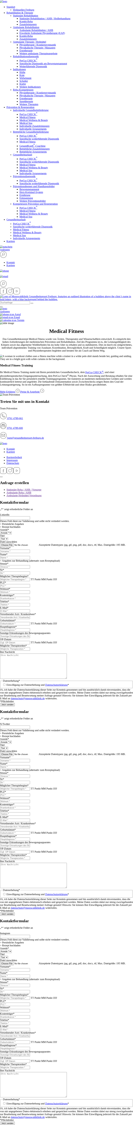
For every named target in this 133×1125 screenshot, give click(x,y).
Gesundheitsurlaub (22, 154)
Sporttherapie (26, 101)
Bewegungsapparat (29, 189)
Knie (21, 75)
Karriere (10, 241)
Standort (10, 7)
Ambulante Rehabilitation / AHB (36, 30)
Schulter (23, 81)
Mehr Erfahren (8, 391)
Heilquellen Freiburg (23, 9)
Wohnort (5, 589)
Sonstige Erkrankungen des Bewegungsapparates (25, 633)
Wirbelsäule (25, 78)
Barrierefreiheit (14, 457)
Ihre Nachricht (7, 652)
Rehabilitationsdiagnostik (26, 56)
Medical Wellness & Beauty (33, 120)
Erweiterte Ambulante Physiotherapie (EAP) (42, 33)
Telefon (4, 601)
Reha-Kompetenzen (23, 89)
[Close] (1, 476)
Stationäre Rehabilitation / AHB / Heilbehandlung (44, 18)
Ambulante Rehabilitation (26, 27)
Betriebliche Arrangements (33, 151)
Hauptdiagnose (8, 626)
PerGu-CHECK (28, 60)
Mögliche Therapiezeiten (13, 645)
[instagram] (10, 293)
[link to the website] (3, 443)
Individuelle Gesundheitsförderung (30, 110)
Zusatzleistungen (28, 24)
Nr (2, 570)
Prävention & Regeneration (20, 107)
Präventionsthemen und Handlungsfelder (34, 186)
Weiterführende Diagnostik (33, 66)
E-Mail (4, 607)
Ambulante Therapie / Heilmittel (29, 41)
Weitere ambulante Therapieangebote (38, 53)
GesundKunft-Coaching (32, 146)
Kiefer (22, 84)
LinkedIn (4, 514)
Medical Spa (25, 123)
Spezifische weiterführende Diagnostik (39, 138)
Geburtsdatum (8, 620)
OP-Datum (5, 639)
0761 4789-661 (15, 418)
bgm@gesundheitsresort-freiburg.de (25, 438)
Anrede (4, 529)
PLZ (3, 582)
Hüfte (22, 72)
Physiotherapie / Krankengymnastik (37, 44)
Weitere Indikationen (30, 86)
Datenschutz (12, 463)
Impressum (12, 460)
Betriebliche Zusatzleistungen (34, 148)
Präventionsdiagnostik (24, 176)
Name (3, 554)
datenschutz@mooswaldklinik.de (28, 698)
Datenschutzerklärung (56, 684)
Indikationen (19, 69)
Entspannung (26, 198)
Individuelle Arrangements (33, 129)
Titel (2, 535)
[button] (3, 257)
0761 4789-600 (14, 428)
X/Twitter (5, 724)
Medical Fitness (27, 117)
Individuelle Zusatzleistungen (34, 126)
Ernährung (24, 195)
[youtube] (16, 293)
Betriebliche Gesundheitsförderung (31, 131)
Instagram (5, 933)
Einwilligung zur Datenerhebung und (37, 684)
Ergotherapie (26, 50)
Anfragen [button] (5, 249)
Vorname (5, 548)
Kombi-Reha (26, 21)
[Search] (32, 303)
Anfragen (5, 311)
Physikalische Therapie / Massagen (37, 47)
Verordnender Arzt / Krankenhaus (18, 614)
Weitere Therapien (28, 104)
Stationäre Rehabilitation (25, 15)
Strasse (4, 563)
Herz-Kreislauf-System (31, 192)
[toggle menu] (1, 306)
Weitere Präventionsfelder (32, 201)
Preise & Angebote (30, 391)
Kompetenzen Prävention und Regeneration (35, 203)
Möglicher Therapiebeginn (14, 576)
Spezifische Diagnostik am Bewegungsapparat (43, 63)
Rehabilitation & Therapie (19, 12)
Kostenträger (7, 595)
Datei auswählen (8, 541)
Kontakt (10, 262)
